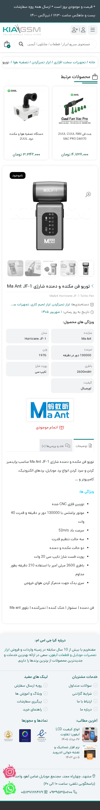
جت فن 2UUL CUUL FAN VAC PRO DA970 (75, 136)
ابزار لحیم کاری (40, 304)
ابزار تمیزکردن (41, 62)
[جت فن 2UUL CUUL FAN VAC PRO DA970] (74, 108)
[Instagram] (9, 771)
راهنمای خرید (32, 709)
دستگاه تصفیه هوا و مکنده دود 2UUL (26, 136)
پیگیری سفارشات (29, 701)
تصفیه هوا (21, 62)
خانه (92, 62)
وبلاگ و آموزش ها (28, 693)
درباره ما (86, 709)
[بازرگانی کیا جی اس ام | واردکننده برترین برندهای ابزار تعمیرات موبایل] (21, 30)
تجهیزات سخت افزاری (70, 62)
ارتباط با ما (84, 701)
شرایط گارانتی (82, 693)
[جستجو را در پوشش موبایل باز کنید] (55, 44)
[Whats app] (9, 788)
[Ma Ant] (50, 410)
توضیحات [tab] (82, 446)
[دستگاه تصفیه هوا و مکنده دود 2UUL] (26, 108)
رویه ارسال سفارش (28, 685)
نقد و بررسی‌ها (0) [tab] (53, 446)
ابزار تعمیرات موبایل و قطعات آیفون (50, 652)
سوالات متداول (80, 685)
